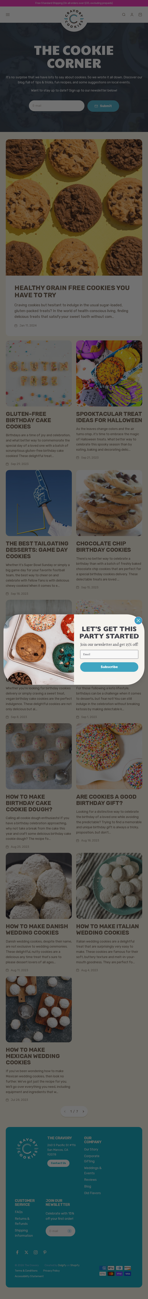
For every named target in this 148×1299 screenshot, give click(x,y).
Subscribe (109, 667)
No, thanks (109, 678)
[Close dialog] (138, 620)
